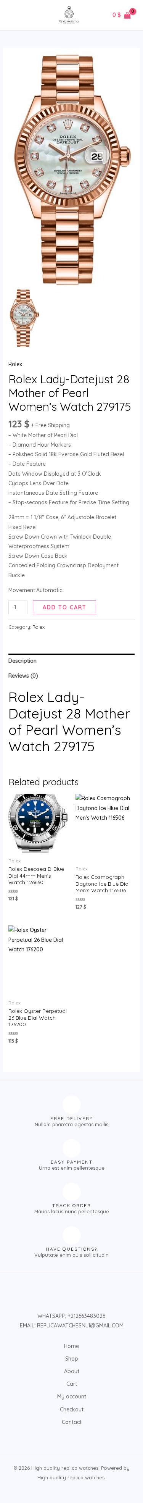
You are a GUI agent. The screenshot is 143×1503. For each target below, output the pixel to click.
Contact (72, 1422)
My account (71, 1396)
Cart (71, 1383)
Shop (71, 1358)
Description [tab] (22, 660)
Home (71, 1346)
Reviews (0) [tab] (23, 675)
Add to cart (65, 607)
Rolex (15, 364)
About (71, 1371)
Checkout (72, 1409)
